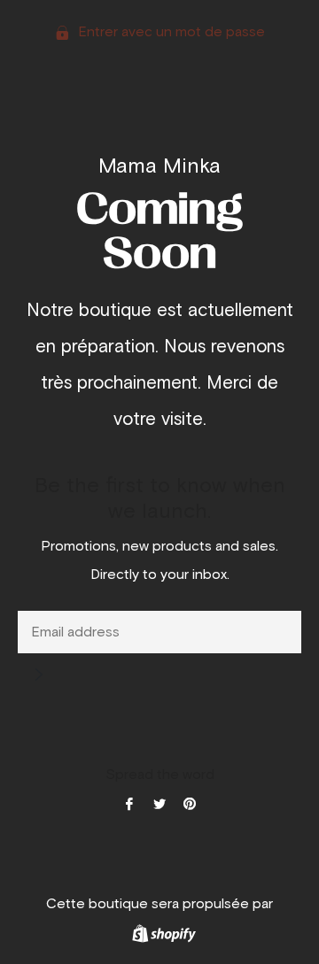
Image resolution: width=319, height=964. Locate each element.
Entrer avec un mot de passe (169, 32)
